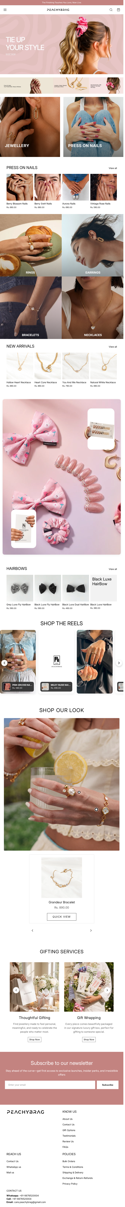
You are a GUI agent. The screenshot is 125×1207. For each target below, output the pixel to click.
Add (114, 374)
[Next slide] (29, 187)
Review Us (68, 1141)
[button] (118, 9)
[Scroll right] (119, 663)
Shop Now (34, 1039)
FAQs (65, 1147)
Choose (114, 195)
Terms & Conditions (72, 1167)
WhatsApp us (14, 1167)
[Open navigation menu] (5, 9)
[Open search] (111, 9)
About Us (67, 1119)
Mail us (10, 1172)
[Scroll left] (4, 663)
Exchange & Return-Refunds (77, 1178)
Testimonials (69, 1135)
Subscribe (107, 1085)
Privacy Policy (69, 1183)
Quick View (62, 916)
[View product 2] (79, 792)
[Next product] (91, 930)
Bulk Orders (68, 1161)
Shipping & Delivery (72, 1172)
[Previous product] (32, 930)
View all (113, 168)
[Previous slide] (10, 187)
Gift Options (68, 1130)
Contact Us (68, 1124)
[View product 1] (96, 809)
